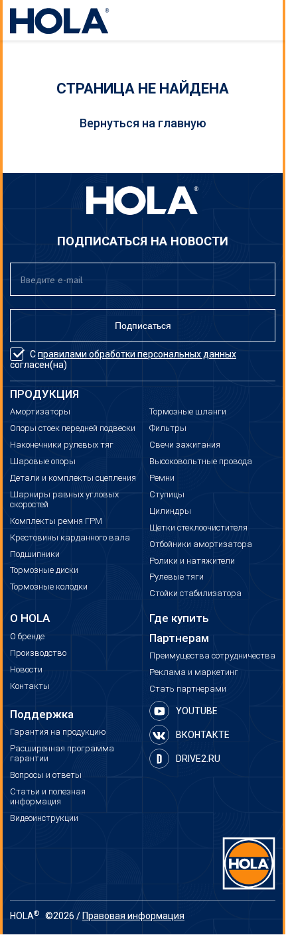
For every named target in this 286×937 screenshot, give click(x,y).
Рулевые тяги (176, 577)
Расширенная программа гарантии (62, 753)
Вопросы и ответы (46, 775)
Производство (38, 653)
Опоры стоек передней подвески (72, 428)
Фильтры (167, 428)
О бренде (27, 636)
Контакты (30, 686)
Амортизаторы (40, 411)
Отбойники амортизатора (200, 544)
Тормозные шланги (187, 411)
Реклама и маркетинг (193, 672)
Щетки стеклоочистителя (198, 527)
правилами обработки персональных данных (137, 354)
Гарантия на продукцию (58, 732)
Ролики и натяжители (192, 561)
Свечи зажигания (184, 445)
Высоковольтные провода (200, 461)
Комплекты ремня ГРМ (56, 521)
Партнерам (179, 638)
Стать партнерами (187, 689)
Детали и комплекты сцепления (73, 478)
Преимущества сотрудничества (212, 655)
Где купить (179, 618)
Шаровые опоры (43, 461)
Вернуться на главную (143, 123)
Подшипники (35, 554)
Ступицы (166, 494)
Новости (26, 669)
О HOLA (30, 618)
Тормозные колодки (49, 587)
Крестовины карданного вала (70, 537)
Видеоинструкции (44, 818)
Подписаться (143, 325)
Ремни (162, 478)
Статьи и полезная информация (48, 796)
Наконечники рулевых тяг (61, 445)
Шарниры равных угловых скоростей (64, 499)
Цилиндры (170, 511)
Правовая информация (133, 915)
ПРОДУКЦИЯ (44, 394)
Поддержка (42, 714)
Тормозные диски (44, 570)
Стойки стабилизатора (195, 593)
